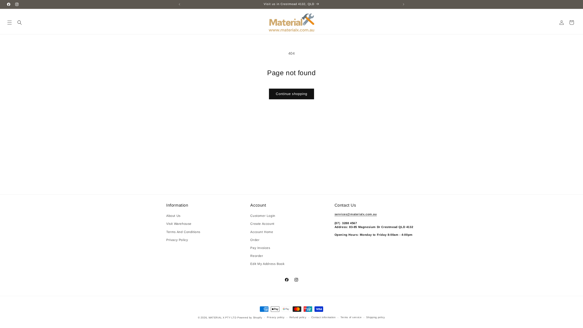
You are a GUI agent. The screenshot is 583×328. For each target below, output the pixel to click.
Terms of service (351, 317)
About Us (173, 216)
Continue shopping (291, 94)
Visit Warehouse (179, 224)
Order (254, 240)
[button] (10, 23)
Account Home (261, 232)
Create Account (262, 224)
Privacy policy (276, 317)
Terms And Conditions (183, 232)
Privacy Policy (177, 240)
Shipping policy (375, 317)
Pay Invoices (260, 248)
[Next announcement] (404, 4)
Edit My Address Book (267, 264)
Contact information (323, 317)
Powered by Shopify (249, 317)
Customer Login (262, 216)
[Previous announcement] (179, 4)
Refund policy (298, 317)
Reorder (256, 256)
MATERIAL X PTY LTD (223, 317)
